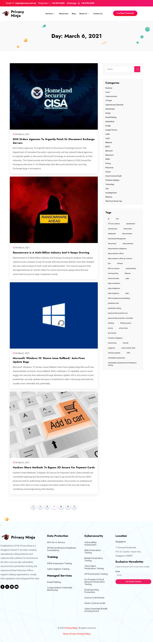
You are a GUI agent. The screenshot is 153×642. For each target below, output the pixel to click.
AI (108, 219)
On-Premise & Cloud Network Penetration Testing (94, 581)
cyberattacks (130, 224)
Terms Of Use (69, 634)
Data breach (127, 229)
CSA (117, 219)
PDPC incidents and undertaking (119, 298)
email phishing (131, 268)
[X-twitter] (7, 587)
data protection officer (115, 253)
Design (108, 113)
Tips (107, 188)
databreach (112, 234)
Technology (109, 184)
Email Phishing (110, 117)
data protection (128, 243)
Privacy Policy (83, 634)
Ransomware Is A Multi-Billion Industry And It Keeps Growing (51, 252)
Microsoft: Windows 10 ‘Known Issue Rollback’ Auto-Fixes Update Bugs (49, 360)
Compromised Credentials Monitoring (59, 588)
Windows (108, 197)
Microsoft (109, 151)
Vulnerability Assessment (90, 543)
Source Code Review (94, 597)
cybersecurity (112, 229)
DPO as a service (113, 268)
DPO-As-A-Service (56, 542)
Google (108, 126)
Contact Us (98, 14)
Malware (108, 142)
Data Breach (110, 109)
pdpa (127, 278)
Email (117, 571)
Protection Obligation (115, 338)
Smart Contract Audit (113, 176)
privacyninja (112, 333)
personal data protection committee (120, 318)
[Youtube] (16, 587)
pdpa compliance (114, 283)
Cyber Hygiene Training (58, 569)
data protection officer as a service (120, 258)
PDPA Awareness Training (59, 563)
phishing (111, 323)
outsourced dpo (113, 278)
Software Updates (112, 180)
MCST (107, 147)
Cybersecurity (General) (114, 105)
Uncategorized (111, 193)
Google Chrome (111, 130)
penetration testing (114, 308)
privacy (110, 328)
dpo (109, 263)
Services (49, 14)
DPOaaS (120, 263)
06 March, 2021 (22, 134)
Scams (108, 172)
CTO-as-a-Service (114, 224)
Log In (107, 138)
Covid (107, 92)
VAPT (128, 353)
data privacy (112, 243)
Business (108, 88)
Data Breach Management (117, 239)
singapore (111, 348)
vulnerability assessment (116, 358)
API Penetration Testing (96, 574)
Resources (109, 168)
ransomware (112, 343)
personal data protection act (118, 313)
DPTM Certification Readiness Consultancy (61, 549)
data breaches (127, 234)
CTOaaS (108, 101)
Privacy (108, 163)
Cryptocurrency (111, 96)
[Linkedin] (12, 587)
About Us (83, 14)
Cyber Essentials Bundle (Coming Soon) (95, 609)
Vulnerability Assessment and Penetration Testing (122, 364)
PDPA (107, 159)
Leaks (107, 134)
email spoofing (113, 273)
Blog (74, 14)
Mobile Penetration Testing (93, 559)
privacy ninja (123, 328)
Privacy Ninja (17, 13)
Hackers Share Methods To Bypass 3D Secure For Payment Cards (54, 467)
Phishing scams (125, 323)
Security (125, 343)
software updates (114, 353)
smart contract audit (128, 348)
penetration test (113, 303)
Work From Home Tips (113, 201)
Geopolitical (109, 121)
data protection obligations (117, 248)
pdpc (127, 293)
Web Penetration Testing (92, 551)
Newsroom (63, 14)
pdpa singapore (113, 293)
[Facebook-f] (2, 587)
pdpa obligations (114, 288)
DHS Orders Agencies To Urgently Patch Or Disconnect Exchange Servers (54, 141)
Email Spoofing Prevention (91, 590)
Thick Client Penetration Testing (94, 567)
